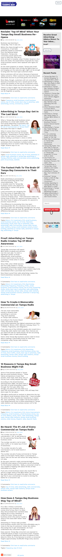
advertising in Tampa (11, 230)
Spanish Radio (32, 419)
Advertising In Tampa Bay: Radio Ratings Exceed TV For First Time (51, 129)
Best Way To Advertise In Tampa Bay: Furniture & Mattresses (52, 141)
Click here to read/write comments (22, 98)
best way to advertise (27, 102)
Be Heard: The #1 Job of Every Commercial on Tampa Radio (18, 428)
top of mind (10, 102)
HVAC (27, 286)
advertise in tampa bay (18, 156)
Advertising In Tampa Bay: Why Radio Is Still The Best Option (52, 83)
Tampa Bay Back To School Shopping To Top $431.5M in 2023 (51, 78)
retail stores (11, 419)
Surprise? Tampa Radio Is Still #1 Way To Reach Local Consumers (51, 178)
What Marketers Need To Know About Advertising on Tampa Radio (51, 109)
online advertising (33, 158)
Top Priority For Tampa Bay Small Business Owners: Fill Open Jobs (51, 160)
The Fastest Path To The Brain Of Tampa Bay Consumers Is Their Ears (20, 170)
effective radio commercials (16, 158)
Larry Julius (20, 40)
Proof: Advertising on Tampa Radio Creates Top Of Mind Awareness (17, 241)
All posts (21, 555)
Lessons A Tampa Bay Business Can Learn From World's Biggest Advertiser (51, 95)
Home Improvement (33, 412)
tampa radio (27, 225)
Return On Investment (13, 220)
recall (17, 102)
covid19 (26, 103)
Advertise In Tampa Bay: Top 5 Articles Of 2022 (51, 172)
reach (19, 415)
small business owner (13, 154)
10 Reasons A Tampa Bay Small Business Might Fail (18, 365)
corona (11, 103)
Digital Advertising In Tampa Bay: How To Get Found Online (51, 194)
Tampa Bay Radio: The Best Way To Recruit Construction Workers (52, 147)
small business (19, 100)
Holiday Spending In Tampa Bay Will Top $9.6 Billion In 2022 (51, 184)
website (16, 160)
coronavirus (19, 103)
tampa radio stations (31, 291)
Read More (5, 93)
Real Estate (30, 284)
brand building (23, 356)
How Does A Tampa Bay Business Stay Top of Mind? (19, 499)
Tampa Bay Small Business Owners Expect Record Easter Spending (51, 123)
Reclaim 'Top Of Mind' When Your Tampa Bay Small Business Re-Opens (20, 34)
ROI (23, 220)
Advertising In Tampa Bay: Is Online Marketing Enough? (51, 189)
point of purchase (7, 160)
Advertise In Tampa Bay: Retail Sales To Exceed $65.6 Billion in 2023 (52, 116)
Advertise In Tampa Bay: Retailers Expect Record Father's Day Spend (51, 89)
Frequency (9, 100)
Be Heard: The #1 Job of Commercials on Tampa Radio (15, 126)
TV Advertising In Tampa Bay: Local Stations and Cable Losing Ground (51, 167)
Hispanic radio (21, 419)
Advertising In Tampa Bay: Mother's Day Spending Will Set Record (51, 102)
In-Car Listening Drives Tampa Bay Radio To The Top (50, 135)
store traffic (11, 353)
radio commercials (15, 225)
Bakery (9, 415)
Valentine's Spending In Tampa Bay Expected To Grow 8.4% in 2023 (51, 153)
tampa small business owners (21, 227)
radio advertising (32, 289)
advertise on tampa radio (16, 228)
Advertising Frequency (8, 286)
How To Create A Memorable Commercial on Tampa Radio (17, 303)
